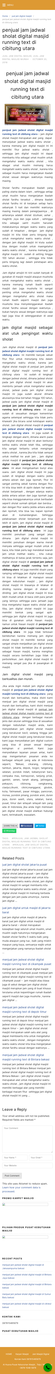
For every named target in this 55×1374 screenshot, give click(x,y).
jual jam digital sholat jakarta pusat (24, 864)
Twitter (41, 826)
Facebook (27, 826)
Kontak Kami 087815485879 (28, 1359)
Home (5, 16)
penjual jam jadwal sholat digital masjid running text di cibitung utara (27, 351)
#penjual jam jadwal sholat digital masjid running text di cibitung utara (26, 841)
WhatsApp (10, 831)
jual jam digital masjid (22, 16)
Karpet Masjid (22, 1354)
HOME (9, 1354)
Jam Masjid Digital (40, 1354)
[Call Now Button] (48, 1367)
